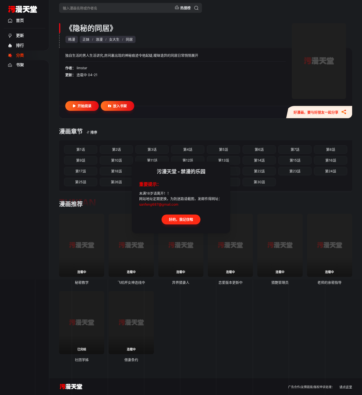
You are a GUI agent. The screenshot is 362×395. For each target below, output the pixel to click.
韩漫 (71, 39)
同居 (129, 39)
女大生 (114, 39)
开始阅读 (84, 106)
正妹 (85, 39)
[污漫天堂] (22, 8)
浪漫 (99, 39)
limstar (82, 68)
